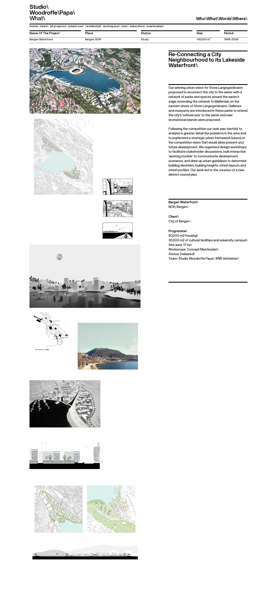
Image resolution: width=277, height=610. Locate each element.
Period (228, 33)
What (36, 18)
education (137, 26)
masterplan (155, 26)
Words (226, 18)
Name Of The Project (44, 33)
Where (240, 18)
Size (200, 33)
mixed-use (76, 26)
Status (146, 33)
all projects (58, 26)
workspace (111, 26)
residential (93, 26)
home (34, 26)
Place (89, 33)
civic (125, 26)
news (44, 26)
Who (201, 18)
